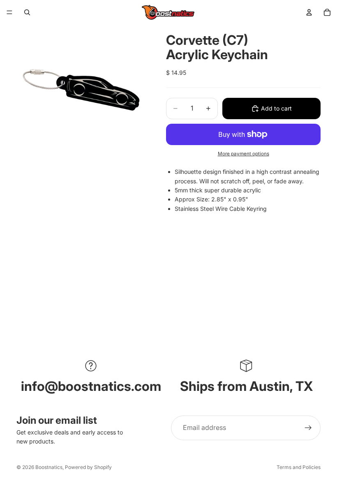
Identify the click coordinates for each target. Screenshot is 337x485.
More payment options (243, 154)
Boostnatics (48, 467)
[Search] (27, 12)
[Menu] (9, 12)
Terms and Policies (299, 467)
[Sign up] (308, 427)
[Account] (309, 12)
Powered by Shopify (88, 467)
